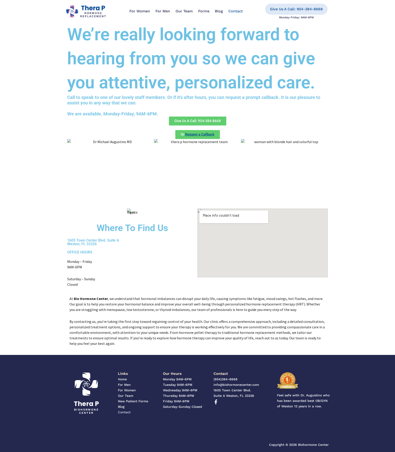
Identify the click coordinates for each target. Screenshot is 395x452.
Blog (219, 11)
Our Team (184, 11)
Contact (235, 11)
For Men (162, 11)
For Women (139, 11)
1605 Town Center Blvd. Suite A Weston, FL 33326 (93, 242)
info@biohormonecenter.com (236, 385)
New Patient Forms (133, 401)
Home (122, 379)
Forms (203, 11)
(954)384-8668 (226, 379)
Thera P (86, 403)
